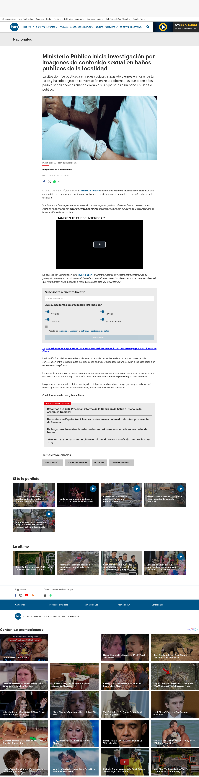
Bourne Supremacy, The (185, 29)
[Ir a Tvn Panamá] (14, 27)
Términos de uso (91, 605)
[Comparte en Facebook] (44, 181)
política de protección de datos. (95, 331)
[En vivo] (177, 24)
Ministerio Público (90, 190)
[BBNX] (18, 616)
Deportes (50, 27)
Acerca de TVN (124, 605)
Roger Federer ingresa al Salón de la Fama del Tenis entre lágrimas (34, 568)
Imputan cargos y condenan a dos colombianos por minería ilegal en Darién (76, 567)
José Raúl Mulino (26, 19)
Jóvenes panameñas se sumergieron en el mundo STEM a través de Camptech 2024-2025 (98, 441)
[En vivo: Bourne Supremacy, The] (163, 27)
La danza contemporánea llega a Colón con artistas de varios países (76, 500)
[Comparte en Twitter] (49, 181)
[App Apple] (45, 595)
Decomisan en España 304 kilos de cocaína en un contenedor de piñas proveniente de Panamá (98, 421)
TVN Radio (64, 27)
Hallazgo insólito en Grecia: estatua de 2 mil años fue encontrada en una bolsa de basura (97, 431)
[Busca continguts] (147, 27)
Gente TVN (124, 27)
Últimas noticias (9, 19)
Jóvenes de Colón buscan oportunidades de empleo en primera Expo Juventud (30, 499)
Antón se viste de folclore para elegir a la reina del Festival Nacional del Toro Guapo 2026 (31, 524)
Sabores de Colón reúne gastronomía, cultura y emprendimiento (115, 499)
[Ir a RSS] (33, 595)
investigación (85, 274)
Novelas (99, 27)
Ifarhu (48, 19)
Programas (110, 27)
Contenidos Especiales (80, 27)
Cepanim (40, 19)
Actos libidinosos (77, 462)
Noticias (27, 27)
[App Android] (51, 595)
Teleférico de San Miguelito (118, 19)
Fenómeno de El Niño (63, 19)
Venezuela (79, 19)
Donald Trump (139, 19)
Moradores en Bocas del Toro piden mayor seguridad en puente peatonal (164, 499)
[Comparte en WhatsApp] (54, 181)
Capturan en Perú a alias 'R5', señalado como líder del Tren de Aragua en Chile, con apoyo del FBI (120, 567)
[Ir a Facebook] (16, 595)
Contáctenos (157, 605)
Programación (137, 27)
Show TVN (40, 27)
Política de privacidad (58, 605)
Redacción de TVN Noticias (57, 169)
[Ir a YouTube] (27, 595)
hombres (99, 462)
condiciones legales (68, 331)
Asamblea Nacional (95, 19)
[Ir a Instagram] (21, 595)
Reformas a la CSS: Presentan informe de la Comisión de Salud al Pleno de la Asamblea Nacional (94, 410)
